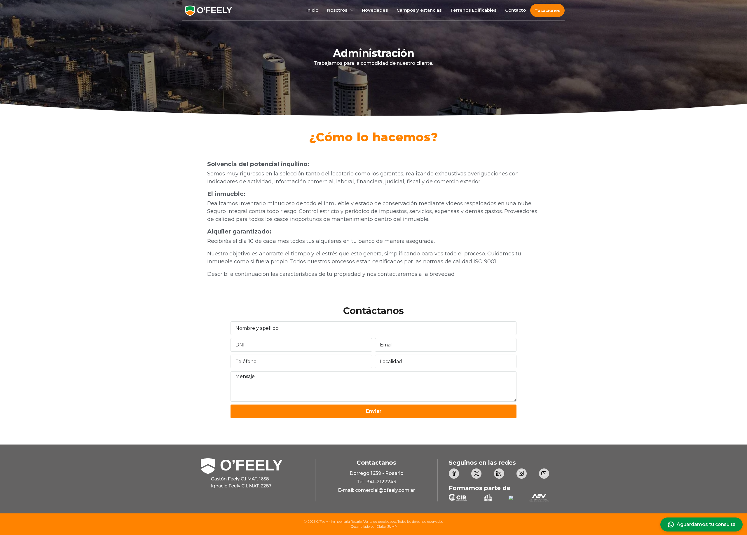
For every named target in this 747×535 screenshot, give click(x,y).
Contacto (515, 10)
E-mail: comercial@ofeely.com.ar (376, 490)
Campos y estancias (419, 10)
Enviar (373, 411)
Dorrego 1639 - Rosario (377, 473)
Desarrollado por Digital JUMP (374, 526)
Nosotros (337, 10)
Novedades (375, 10)
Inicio (312, 10)
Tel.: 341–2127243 (376, 482)
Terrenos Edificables (473, 10)
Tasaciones (547, 10)
